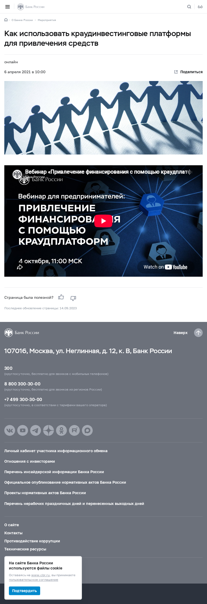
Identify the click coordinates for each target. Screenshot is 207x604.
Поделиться (191, 71)
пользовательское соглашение (33, 580)
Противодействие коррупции (32, 541)
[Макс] (87, 430)
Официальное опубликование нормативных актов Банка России (65, 482)
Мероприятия (47, 20)
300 (8, 368)
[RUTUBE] (74, 430)
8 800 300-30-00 (22, 383)
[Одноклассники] (61, 430)
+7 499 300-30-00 (23, 399)
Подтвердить (24, 590)
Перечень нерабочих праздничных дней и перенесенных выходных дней (74, 503)
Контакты (13, 533)
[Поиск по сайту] (192, 7)
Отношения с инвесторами (29, 461)
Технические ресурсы (25, 549)
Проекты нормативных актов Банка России (45, 492)
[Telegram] (35, 430)
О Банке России (22, 20)
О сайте (11, 524)
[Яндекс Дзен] (48, 430)
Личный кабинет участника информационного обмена (56, 450)
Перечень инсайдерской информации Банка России (54, 471)
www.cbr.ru (40, 575)
